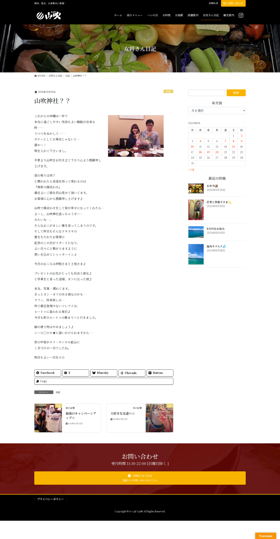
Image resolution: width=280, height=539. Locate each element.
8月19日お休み (216, 229)
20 (217, 152)
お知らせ (213, 3)
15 (233, 146)
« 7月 (191, 169)
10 (192, 146)
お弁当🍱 (212, 186)
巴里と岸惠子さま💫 (219, 202)
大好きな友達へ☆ (122, 413)
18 (200, 152)
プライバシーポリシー (50, 499)
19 (208, 152)
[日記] (48, 418)
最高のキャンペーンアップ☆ (81, 415)
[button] (140, 478)
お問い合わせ (235, 3)
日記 (168, 91)
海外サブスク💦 (216, 246)
